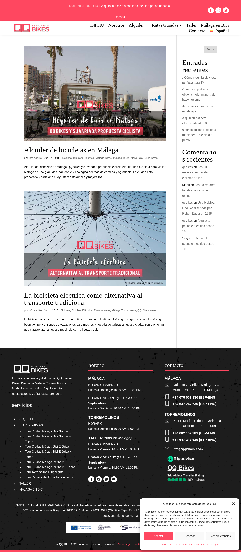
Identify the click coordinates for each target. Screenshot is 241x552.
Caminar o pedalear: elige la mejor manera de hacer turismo (198, 94)
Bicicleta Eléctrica (83, 157)
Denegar (189, 535)
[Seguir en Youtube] (114, 479)
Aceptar (158, 535)
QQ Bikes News (148, 157)
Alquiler (136, 26)
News (134, 157)
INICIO (97, 26)
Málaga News (103, 157)
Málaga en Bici (215, 26)
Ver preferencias (221, 535)
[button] (233, 504)
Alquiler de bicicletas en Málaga (71, 150)
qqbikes (187, 167)
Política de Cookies (171, 544)
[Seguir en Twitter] (226, 10)
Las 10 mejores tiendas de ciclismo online (195, 173)
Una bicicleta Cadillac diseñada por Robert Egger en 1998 (198, 208)
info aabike (35, 157)
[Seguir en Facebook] (211, 10)
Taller (191, 26)
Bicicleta (67, 157)
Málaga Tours (121, 157)
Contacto (197, 31)
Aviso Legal (212, 544)
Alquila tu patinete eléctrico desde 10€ (198, 226)
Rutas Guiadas (165, 26)
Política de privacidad (193, 544)
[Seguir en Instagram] (218, 10)
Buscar (211, 49)
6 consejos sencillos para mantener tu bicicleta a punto (199, 135)
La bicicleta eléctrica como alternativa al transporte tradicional (83, 298)
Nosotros (116, 26)
